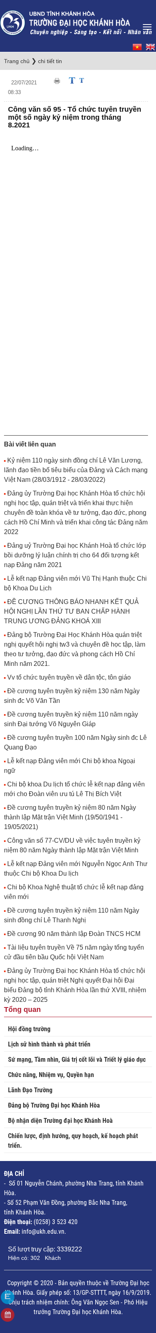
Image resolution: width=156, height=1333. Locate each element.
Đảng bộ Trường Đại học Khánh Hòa (54, 1105)
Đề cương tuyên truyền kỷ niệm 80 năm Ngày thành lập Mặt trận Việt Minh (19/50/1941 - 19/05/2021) (70, 817)
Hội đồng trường (29, 1029)
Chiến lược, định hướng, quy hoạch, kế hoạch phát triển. (73, 1140)
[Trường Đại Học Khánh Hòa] (77, 20)
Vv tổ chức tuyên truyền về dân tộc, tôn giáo (69, 677)
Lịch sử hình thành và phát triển (49, 1044)
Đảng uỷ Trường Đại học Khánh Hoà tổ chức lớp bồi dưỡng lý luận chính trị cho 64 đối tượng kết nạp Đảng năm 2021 (75, 555)
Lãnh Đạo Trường (30, 1090)
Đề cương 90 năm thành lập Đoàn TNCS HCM (73, 933)
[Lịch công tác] (7, 1315)
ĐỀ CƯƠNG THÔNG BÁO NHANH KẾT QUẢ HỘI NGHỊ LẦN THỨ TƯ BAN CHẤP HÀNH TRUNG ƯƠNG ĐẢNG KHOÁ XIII (71, 611)
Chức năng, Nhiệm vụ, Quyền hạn (51, 1075)
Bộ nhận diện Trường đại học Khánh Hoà (60, 1120)
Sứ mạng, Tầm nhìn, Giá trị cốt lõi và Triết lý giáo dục (77, 1059)
